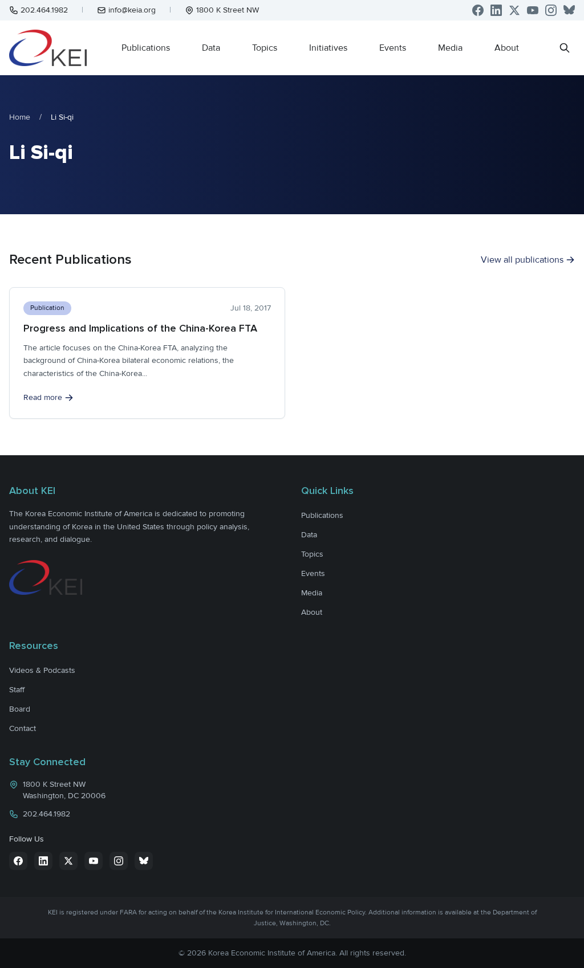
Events (392, 48)
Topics (264, 48)
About (506, 48)
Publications (145, 48)
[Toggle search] (564, 48)
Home (19, 117)
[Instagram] (551, 10)
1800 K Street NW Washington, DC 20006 (64, 789)
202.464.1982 (44, 10)
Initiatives (328, 48)
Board (19, 709)
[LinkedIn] (496, 10)
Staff (17, 690)
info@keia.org (132, 10)
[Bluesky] (569, 10)
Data (211, 48)
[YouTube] (532, 10)
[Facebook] (478, 10)
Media (450, 48)
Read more (42, 397)
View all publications (522, 260)
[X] (514, 10)
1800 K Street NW (227, 10)
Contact (22, 728)
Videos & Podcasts (42, 670)
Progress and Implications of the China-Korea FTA (140, 328)
